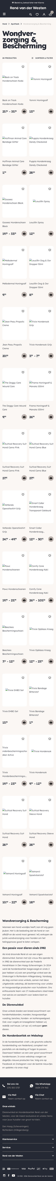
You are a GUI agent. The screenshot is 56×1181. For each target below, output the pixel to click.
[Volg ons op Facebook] (8, 1175)
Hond (4, 24)
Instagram (21, 1064)
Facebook (7, 1064)
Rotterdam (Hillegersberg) (15, 1130)
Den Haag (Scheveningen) (15, 1126)
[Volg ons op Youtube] (13, 1175)
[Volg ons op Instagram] (4, 1175)
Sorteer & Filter (44, 58)
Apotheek (15, 24)
